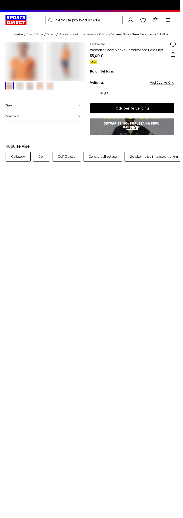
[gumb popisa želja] (143, 20)
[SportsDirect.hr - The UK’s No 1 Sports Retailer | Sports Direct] (16, 20)
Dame (39, 34)
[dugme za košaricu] (155, 20)
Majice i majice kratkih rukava (77, 34)
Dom (30, 34)
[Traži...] (50, 20)
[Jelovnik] (168, 20)
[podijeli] (173, 54)
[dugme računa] (130, 20)
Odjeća (51, 34)
